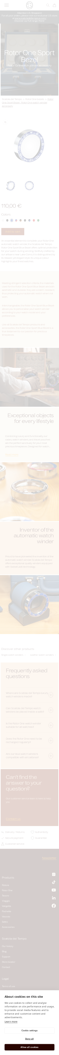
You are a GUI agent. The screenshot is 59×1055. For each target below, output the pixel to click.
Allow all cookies (29, 1047)
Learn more (11, 1021)
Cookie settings (29, 1030)
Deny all (29, 1039)
